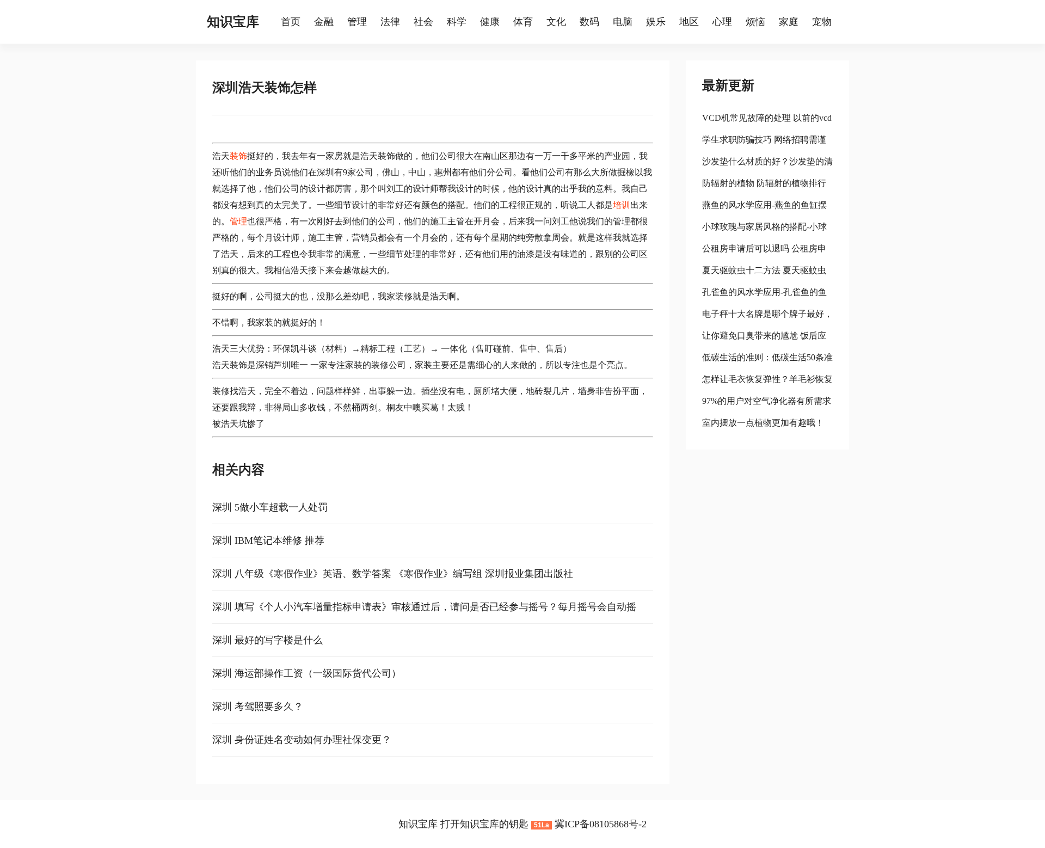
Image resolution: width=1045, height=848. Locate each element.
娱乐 (656, 21)
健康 (490, 21)
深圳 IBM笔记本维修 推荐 (268, 540)
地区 (689, 21)
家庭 (788, 21)
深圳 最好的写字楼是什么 (267, 640)
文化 (556, 21)
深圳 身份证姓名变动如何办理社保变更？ (301, 739)
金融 (324, 21)
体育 (523, 21)
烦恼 (755, 21)
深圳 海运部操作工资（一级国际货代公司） (306, 673)
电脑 (622, 21)
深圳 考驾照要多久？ (257, 706)
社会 (423, 21)
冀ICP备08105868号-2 (601, 824)
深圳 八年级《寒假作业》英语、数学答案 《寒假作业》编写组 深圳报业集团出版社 (392, 573)
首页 (290, 21)
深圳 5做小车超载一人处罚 (270, 507)
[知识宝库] (275, 21)
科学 (456, 21)
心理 (722, 21)
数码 (589, 21)
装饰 (238, 156)
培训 (621, 205)
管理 (357, 21)
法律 (390, 21)
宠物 (822, 21)
